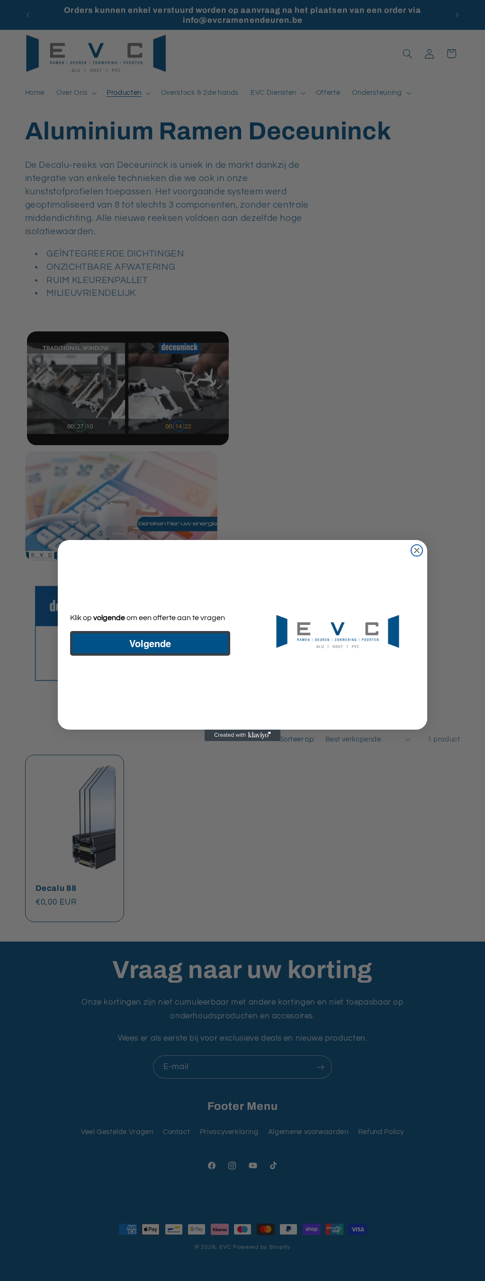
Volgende (150, 643)
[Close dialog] (416, 550)
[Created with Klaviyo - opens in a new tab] (242, 735)
